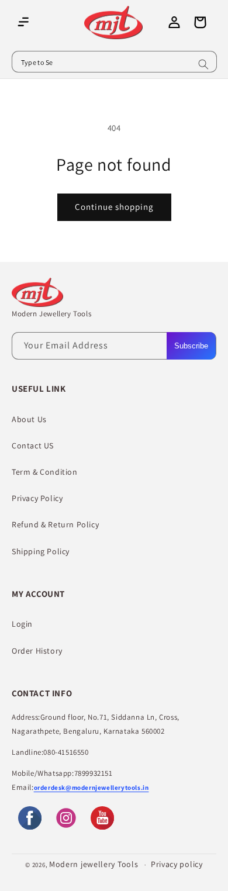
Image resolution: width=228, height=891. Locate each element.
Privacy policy (177, 864)
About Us (29, 419)
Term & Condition (45, 472)
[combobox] (114, 61)
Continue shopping (114, 206)
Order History (37, 650)
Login (22, 624)
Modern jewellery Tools (93, 864)
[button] (23, 22)
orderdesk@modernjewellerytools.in (91, 787)
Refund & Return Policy (55, 524)
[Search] (203, 64)
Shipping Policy (41, 551)
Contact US (33, 445)
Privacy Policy (37, 498)
